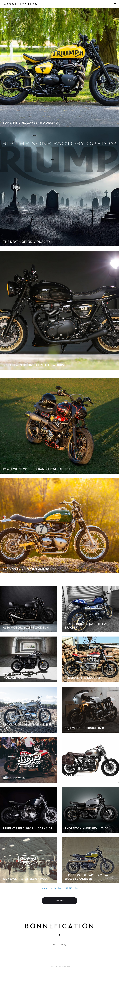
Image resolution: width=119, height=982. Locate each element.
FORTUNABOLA (70, 887)
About (55, 944)
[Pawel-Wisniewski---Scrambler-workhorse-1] (59, 426)
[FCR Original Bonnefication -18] (59, 525)
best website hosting (51, 887)
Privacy (63, 944)
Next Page (59, 901)
